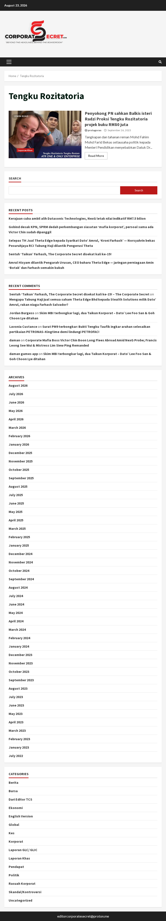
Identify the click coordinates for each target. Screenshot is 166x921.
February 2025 (19, 537)
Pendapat (16, 866)
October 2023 (19, 671)
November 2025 (21, 461)
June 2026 (16, 402)
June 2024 (16, 604)
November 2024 (21, 562)
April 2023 (16, 722)
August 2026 (18, 385)
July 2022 (16, 756)
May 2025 (15, 511)
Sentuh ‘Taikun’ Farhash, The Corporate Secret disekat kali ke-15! (60, 254)
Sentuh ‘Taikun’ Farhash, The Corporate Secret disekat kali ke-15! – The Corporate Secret (79, 294)
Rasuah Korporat (22, 883)
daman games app (23, 354)
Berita (13, 782)
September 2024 (21, 579)
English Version (21, 816)
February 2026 (19, 436)
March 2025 (17, 528)
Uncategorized (20, 900)
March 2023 (17, 730)
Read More (96, 156)
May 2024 (15, 612)
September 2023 (21, 680)
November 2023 (21, 663)
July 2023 (16, 697)
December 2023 (20, 655)
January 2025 (19, 545)
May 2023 (15, 713)
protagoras (94, 130)
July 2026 (16, 394)
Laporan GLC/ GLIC (23, 850)
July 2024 (16, 596)
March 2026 (17, 427)
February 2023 (19, 739)
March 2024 (17, 629)
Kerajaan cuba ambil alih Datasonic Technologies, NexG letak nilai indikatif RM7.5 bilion (77, 218)
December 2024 (20, 554)
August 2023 (18, 688)
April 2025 (16, 520)
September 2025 (21, 478)
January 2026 (19, 444)
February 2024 (19, 638)
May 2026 (15, 410)
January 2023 (19, 747)
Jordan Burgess (21, 313)
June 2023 (16, 705)
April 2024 (16, 621)
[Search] (160, 62)
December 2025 (20, 453)
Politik (14, 875)
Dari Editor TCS (20, 799)
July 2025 (16, 495)
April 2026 (16, 419)
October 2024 (19, 570)
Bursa (13, 791)
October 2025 (19, 469)
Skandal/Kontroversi (25, 892)
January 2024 (19, 646)
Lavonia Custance (23, 326)
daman (14, 340)
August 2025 (18, 486)
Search (15, 178)
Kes (11, 833)
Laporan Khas (25, 150)
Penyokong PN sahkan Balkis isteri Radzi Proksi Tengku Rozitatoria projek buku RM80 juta (45, 134)
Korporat (16, 841)
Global (14, 824)
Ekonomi (16, 808)
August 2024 (18, 587)
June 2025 (16, 503)
